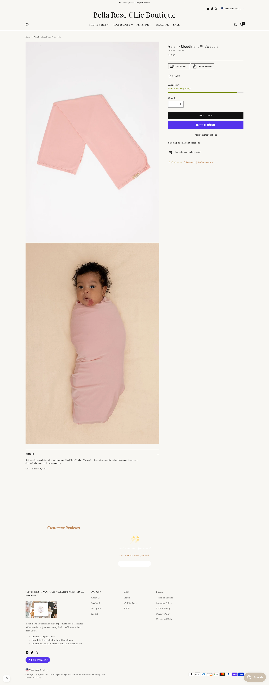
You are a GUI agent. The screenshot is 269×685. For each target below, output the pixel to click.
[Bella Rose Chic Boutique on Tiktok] (212, 8)
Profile (127, 608)
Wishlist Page (130, 603)
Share (176, 76)
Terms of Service (164, 597)
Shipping (172, 142)
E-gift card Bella (164, 619)
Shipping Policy (164, 603)
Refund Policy (163, 608)
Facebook (96, 603)
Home (28, 37)
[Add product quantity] (180, 104)
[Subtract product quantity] (171, 104)
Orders (127, 597)
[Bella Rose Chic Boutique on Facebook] (208, 8)
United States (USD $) (232, 9)
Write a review (205, 162)
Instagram (96, 608)
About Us (95, 597)
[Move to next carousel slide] (240, 498)
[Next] (184, 2)
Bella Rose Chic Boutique (50, 675)
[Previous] (84, 2)
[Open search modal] (27, 25)
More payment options (206, 135)
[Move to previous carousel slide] (233, 498)
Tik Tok (95, 614)
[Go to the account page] (235, 25)
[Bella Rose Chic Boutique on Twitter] (216, 8)
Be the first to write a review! (134, 563)
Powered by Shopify (33, 677)
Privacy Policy (163, 614)
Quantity (172, 98)
